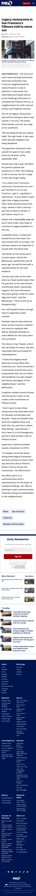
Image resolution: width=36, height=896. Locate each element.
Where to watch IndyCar (7, 840)
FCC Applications (21, 852)
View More (29, 576)
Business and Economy (13, 524)
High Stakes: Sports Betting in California (21, 753)
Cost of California (7, 748)
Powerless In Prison (6, 751)
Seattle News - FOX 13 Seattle (21, 809)
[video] (29, 581)
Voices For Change (19, 782)
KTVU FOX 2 (13, 34)
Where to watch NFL (7, 822)
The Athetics (20, 726)
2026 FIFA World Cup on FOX (21, 701)
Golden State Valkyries (20, 718)
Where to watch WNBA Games (7, 856)
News (18, 34)
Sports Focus (20, 764)
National (4, 669)
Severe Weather (7, 716)
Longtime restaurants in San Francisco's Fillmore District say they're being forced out (18, 61)
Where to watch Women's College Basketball (7, 851)
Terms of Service (19, 568)
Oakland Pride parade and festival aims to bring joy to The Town (23, 640)
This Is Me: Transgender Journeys (20, 771)
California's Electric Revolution (20, 745)
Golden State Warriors (20, 710)
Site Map (19, 847)
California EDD (6, 743)
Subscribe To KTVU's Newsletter (20, 843)
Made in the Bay (21, 758)
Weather (5, 698)
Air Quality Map (7, 709)
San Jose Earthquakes (20, 732)
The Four (19, 749)
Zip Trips (19, 667)
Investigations (8, 740)
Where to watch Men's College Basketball (7, 845)
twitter (27, 871)
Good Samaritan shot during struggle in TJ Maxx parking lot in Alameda (23, 631)
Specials (20, 740)
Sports (19, 698)
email (8, 871)
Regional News (20, 796)
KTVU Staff (19, 821)
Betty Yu (6, 34)
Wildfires (4, 677)
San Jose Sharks (21, 729)
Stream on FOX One (6, 816)
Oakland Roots (21, 722)
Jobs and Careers (21, 823)
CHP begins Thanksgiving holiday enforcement (12, 589)
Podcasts (5, 684)
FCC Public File (21, 849)
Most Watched (8, 576)
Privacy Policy (20, 566)
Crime (3, 672)
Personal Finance (7, 798)
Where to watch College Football (7, 826)
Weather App (6, 719)
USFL (18, 735)
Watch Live (26, 3)
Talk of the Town (22, 767)
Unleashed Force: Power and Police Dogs (7, 756)
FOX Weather (6, 721)
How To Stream (21, 818)
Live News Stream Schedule (21, 835)
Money (5, 795)
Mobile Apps (20, 839)
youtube (12, 871)
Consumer (5, 681)
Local (3, 667)
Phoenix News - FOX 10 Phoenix (21, 805)
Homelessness (6, 746)
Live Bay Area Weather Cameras (6, 705)
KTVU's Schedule (21, 832)
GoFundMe (20, 219)
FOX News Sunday (5, 689)
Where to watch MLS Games (7, 860)
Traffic (18, 669)
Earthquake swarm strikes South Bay (12, 580)
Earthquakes (6, 714)
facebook (16, 871)
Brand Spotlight (21, 790)
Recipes (18, 674)
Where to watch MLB (7, 830)
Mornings (20, 664)
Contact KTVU (21, 826)
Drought (4, 674)
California (7, 518)
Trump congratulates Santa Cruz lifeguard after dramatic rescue (23, 649)
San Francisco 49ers (20, 706)
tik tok (23, 871)
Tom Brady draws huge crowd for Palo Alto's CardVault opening (21, 614)
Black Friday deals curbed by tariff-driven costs (11, 598)
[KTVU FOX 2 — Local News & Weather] (7, 3)
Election (4, 693)
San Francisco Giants (20, 714)
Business (4, 679)
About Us (20, 815)
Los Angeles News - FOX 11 (21, 801)
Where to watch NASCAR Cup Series (7, 835)
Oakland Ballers (21, 724)
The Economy (6, 800)
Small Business (6, 803)
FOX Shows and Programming (21, 829)
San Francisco (18, 511)
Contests (19, 672)
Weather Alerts (6, 701)
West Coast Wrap (7, 686)
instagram (20, 871)
